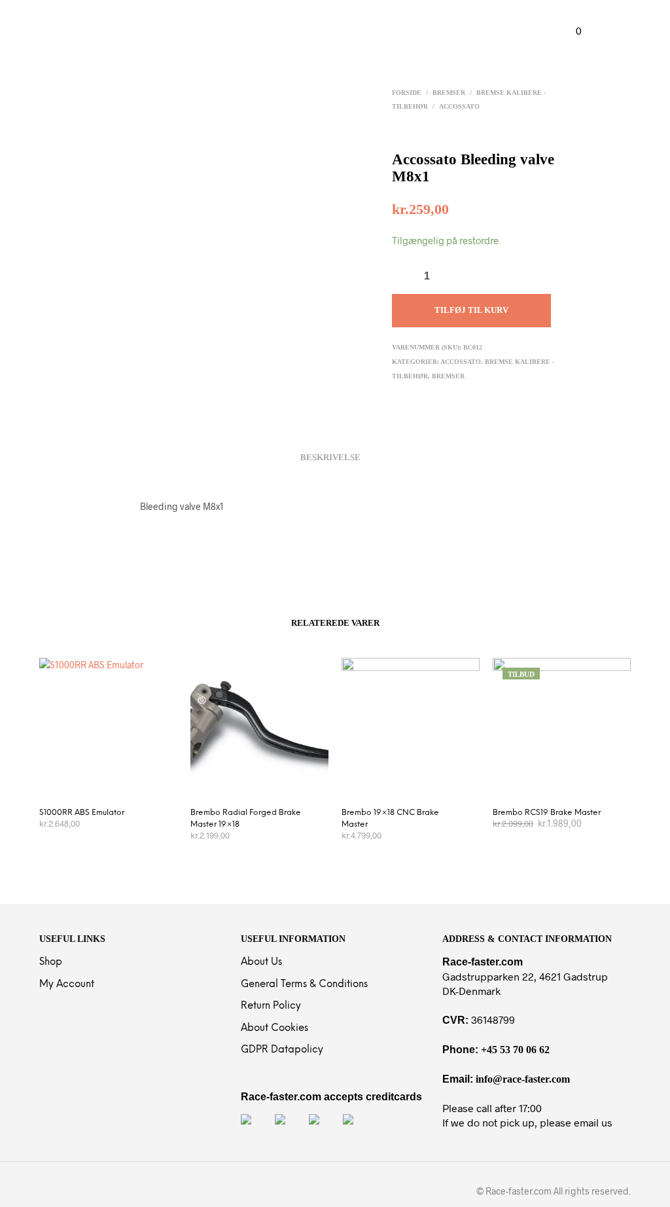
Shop (50, 962)
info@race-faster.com (523, 1079)
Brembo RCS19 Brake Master (547, 812)
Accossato (459, 106)
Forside (406, 92)
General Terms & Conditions (304, 984)
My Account (66, 984)
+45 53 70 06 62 (515, 1049)
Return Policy (271, 1006)
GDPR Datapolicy (282, 1050)
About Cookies (274, 1028)
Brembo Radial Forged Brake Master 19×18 (245, 818)
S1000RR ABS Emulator (81, 812)
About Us (261, 962)
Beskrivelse (330, 457)
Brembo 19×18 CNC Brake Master (390, 818)
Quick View (115, 782)
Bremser (448, 92)
